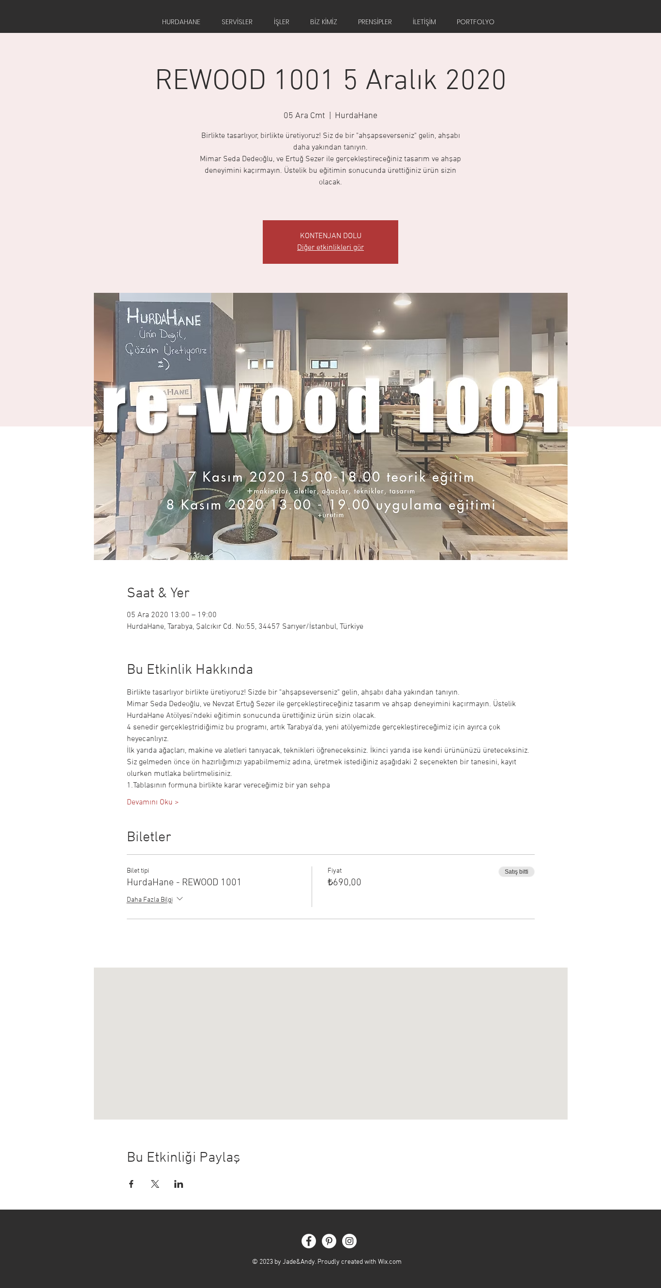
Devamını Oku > (153, 802)
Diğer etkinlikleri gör (330, 248)
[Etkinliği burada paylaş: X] (155, 1184)
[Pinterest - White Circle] (329, 1241)
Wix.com (390, 1262)
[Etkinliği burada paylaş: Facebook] (131, 1184)
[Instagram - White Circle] (349, 1241)
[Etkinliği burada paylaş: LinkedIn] (178, 1184)
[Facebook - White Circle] (308, 1241)
